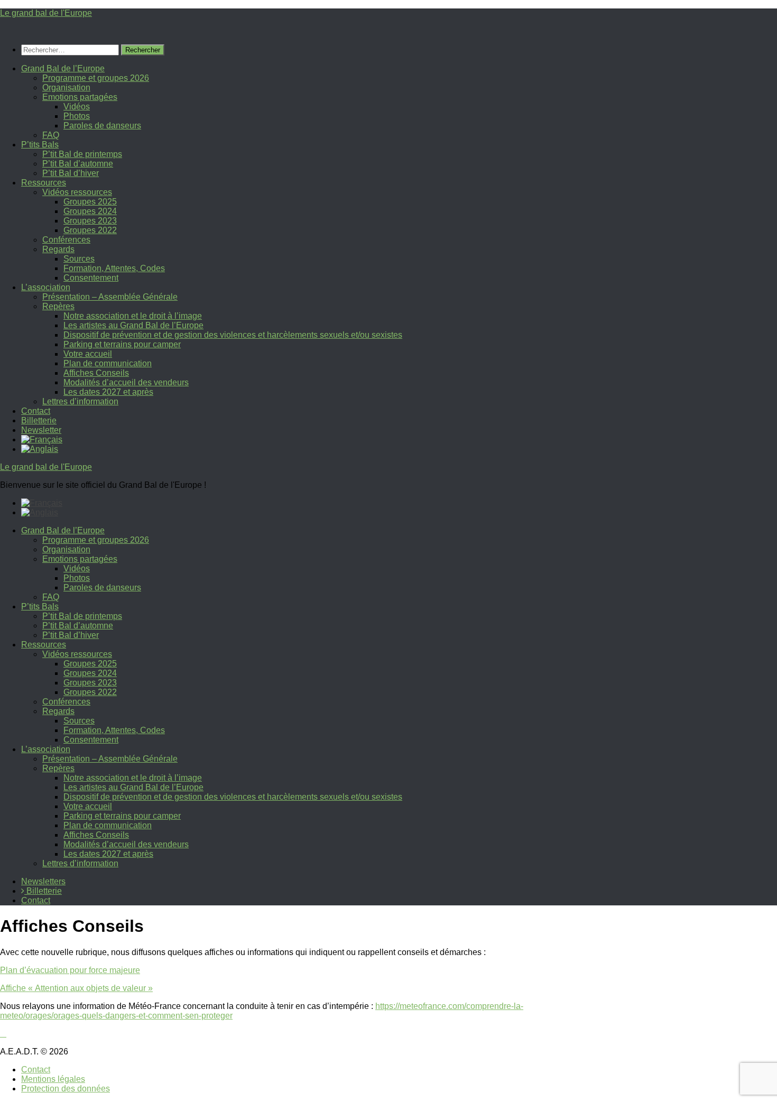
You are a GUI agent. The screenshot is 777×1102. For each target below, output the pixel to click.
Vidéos (76, 106)
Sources (79, 258)
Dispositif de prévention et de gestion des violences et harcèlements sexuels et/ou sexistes (232, 334)
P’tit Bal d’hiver (70, 173)
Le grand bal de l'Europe (46, 12)
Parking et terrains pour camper (122, 344)
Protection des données (65, 1088)
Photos (76, 116)
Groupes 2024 (90, 211)
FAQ (50, 135)
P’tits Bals (40, 144)
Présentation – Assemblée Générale (110, 296)
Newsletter (41, 429)
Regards (58, 249)
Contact (35, 410)
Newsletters (43, 881)
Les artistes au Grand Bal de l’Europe (133, 325)
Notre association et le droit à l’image (132, 315)
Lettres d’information (80, 401)
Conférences (66, 239)
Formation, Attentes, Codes (114, 268)
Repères (58, 306)
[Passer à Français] (41, 502)
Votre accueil (87, 353)
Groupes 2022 (90, 230)
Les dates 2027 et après (108, 391)
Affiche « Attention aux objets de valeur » (76, 988)
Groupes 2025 (90, 201)
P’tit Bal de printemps (82, 154)
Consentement (90, 277)
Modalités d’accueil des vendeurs (126, 382)
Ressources (43, 182)
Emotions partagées (79, 96)
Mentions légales (53, 1079)
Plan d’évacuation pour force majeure (70, 970)
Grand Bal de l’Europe (63, 68)
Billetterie (39, 420)
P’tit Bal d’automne (77, 163)
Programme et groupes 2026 (95, 77)
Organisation (66, 87)
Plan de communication (107, 363)
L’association (45, 287)
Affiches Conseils (96, 372)
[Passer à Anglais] (39, 448)
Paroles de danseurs (102, 125)
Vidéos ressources (77, 192)
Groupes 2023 (90, 220)
